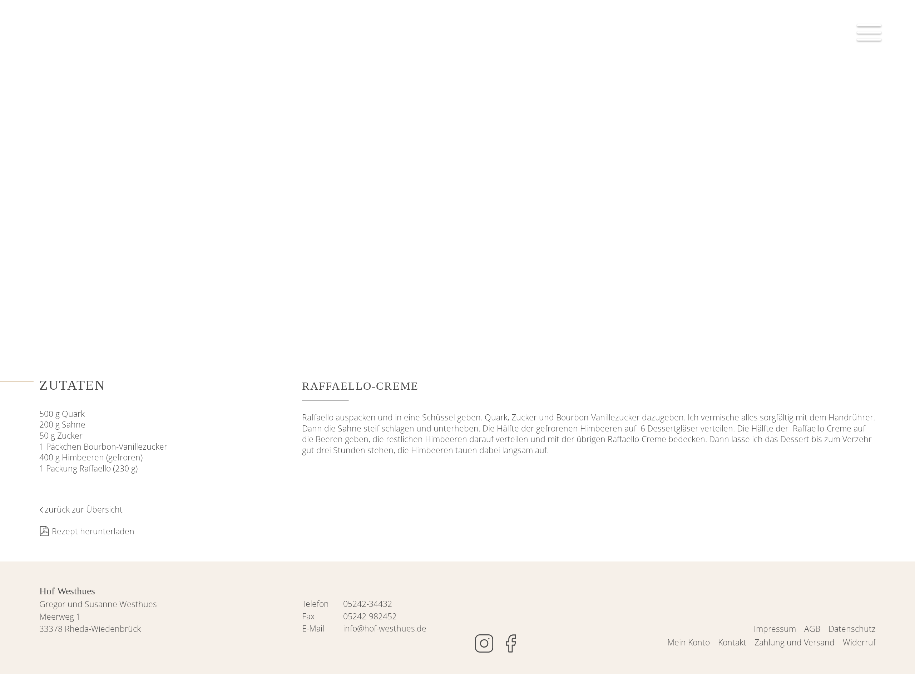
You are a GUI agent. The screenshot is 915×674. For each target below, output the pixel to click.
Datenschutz (852, 628)
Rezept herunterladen (93, 531)
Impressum (775, 628)
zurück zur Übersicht (84, 509)
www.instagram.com (484, 643)
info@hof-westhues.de (384, 628)
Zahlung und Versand (795, 642)
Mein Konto (688, 642)
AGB (812, 628)
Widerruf (859, 642)
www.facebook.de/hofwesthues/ (511, 643)
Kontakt (732, 642)
